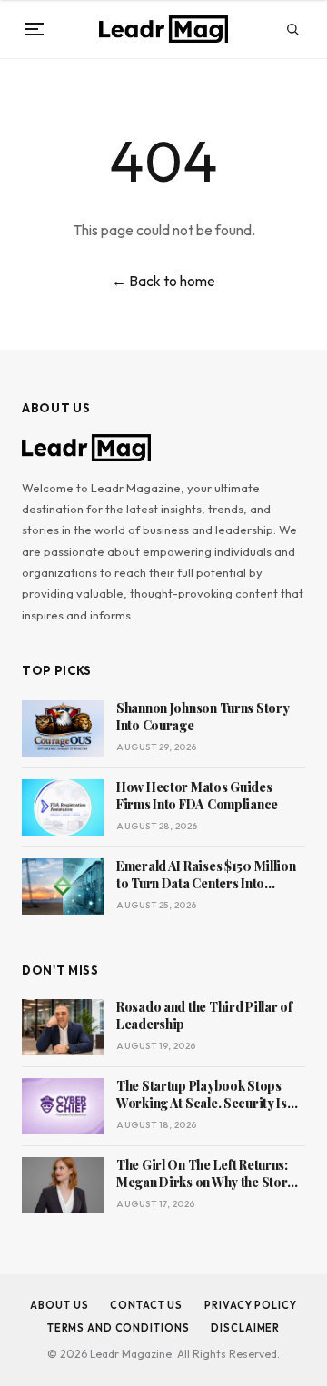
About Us (59, 1305)
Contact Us (146, 1305)
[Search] (292, 29)
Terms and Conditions (118, 1328)
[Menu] (34, 29)
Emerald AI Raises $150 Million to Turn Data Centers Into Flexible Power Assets (206, 875)
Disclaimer (245, 1328)
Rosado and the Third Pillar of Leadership (204, 1016)
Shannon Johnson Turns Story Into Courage (202, 717)
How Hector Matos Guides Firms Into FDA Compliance (197, 796)
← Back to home (163, 281)
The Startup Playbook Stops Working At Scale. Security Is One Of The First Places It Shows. (201, 1095)
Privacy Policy (250, 1305)
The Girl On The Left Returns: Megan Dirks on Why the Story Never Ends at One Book (205, 1174)
